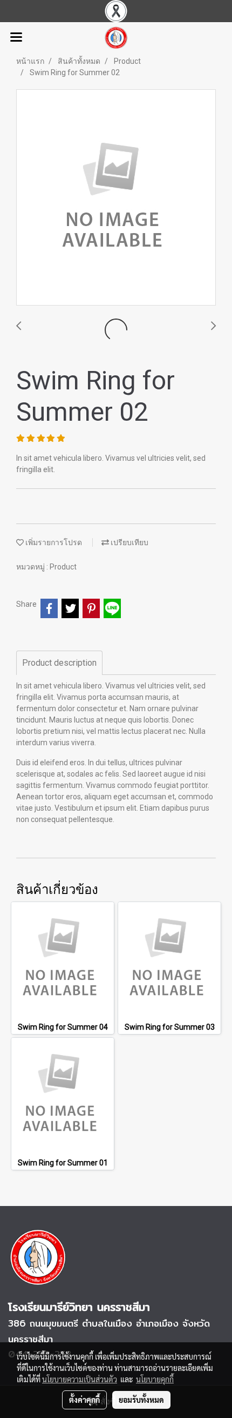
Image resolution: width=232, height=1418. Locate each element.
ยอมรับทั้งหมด (141, 1399)
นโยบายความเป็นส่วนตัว (79, 1379)
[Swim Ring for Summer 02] (116, 198)
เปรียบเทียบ (128, 542)
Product (63, 566)
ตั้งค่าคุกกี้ (84, 1399)
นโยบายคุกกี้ (155, 1379)
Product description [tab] (59, 663)
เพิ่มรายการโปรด (53, 542)
